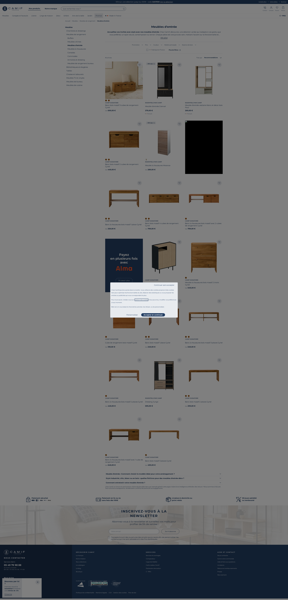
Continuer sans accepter (164, 285)
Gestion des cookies (141, 300)
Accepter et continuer (153, 315)
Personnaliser (132, 315)
